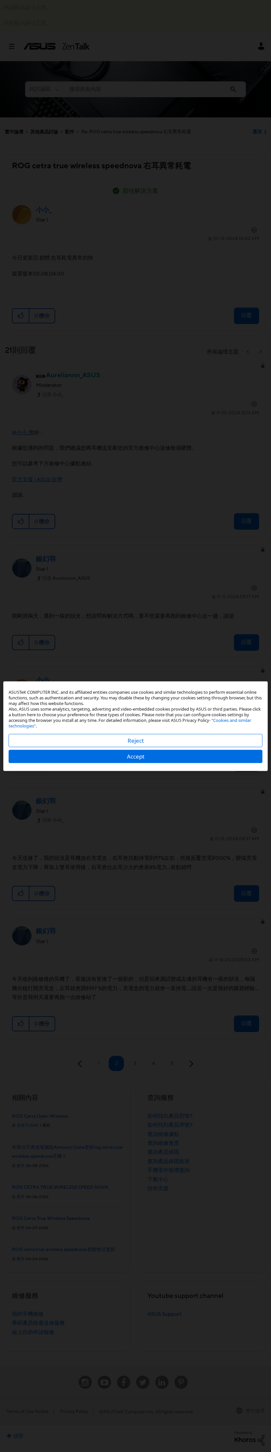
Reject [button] (136, 740)
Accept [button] (135, 756)
